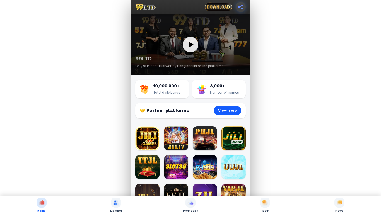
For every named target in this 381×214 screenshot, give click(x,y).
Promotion (190, 211)
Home (41, 211)
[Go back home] (145, 7)
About (265, 211)
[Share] (241, 7)
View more (227, 110)
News (339, 211)
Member (116, 211)
